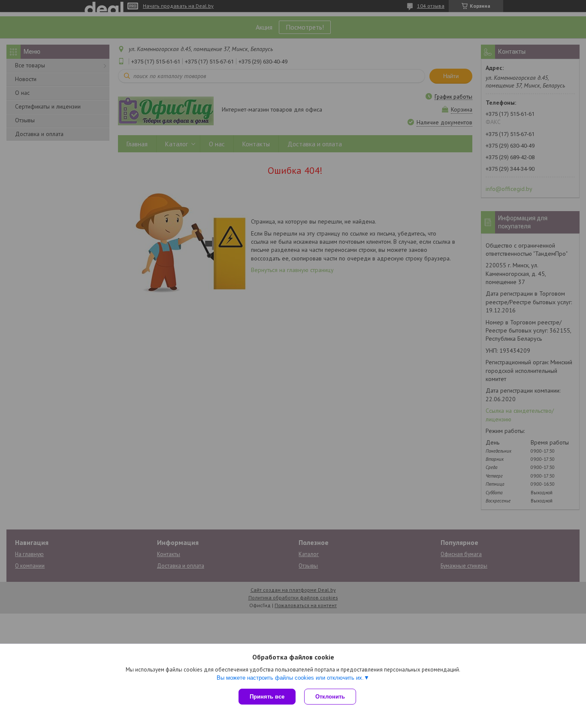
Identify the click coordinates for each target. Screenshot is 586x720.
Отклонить (330, 696)
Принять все (267, 696)
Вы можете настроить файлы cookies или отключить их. (290, 678)
